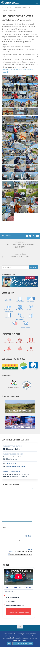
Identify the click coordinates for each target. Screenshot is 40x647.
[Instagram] (33, 235)
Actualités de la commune (11, 8)
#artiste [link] (30, 69)
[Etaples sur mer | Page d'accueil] (13, 2)
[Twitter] (30, 235)
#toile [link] (20, 69)
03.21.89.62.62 (11, 464)
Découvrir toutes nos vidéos (19, 613)
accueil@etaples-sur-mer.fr (16, 466)
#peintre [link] (15, 69)
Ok (9, 643)
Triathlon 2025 (10, 601)
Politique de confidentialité (23, 643)
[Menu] (37, 2)
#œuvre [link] (25, 69)
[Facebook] (27, 235)
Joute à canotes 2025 (12, 597)
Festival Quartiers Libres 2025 (15, 605)
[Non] (37, 639)
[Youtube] (37, 235)
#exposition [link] (5, 72)
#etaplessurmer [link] (7, 69)
